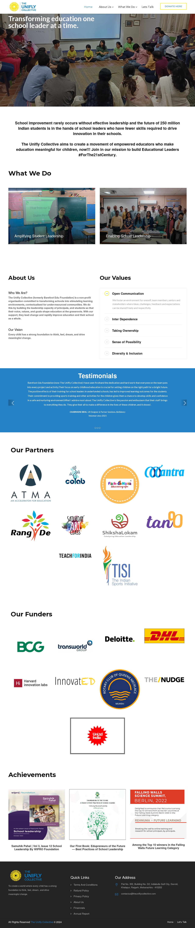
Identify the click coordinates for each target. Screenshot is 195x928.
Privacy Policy (81, 896)
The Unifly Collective (42, 922)
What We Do (126, 6)
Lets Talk (148, 6)
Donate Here (173, 6)
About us (79, 902)
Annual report (81, 913)
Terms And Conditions (86, 884)
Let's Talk (182, 921)
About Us (105, 6)
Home (88, 6)
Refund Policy (81, 890)
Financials (79, 908)
